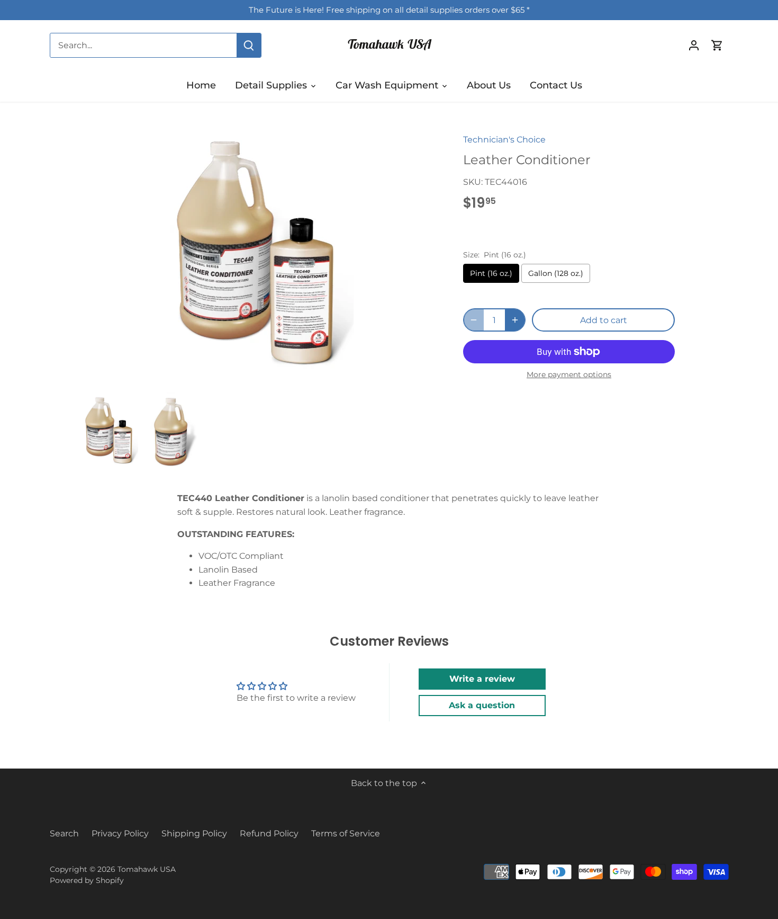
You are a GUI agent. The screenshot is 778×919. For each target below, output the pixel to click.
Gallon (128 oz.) (555, 273)
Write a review (482, 679)
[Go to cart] (717, 45)
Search (64, 833)
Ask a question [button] (482, 705)
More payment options (569, 375)
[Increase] (515, 320)
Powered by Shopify (87, 880)
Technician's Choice (504, 140)
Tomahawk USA (389, 44)
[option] (110, 431)
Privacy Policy (120, 833)
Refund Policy (269, 833)
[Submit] (249, 45)
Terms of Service (345, 833)
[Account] (693, 45)
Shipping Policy (194, 833)
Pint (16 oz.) (491, 273)
